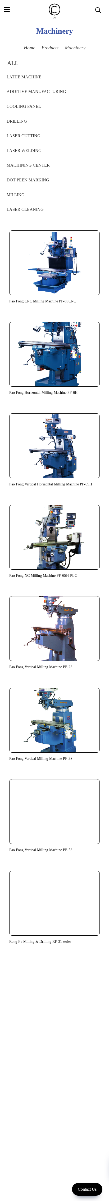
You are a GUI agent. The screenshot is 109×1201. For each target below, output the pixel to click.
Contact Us (87, 1189)
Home (29, 47)
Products (50, 47)
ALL (12, 63)
